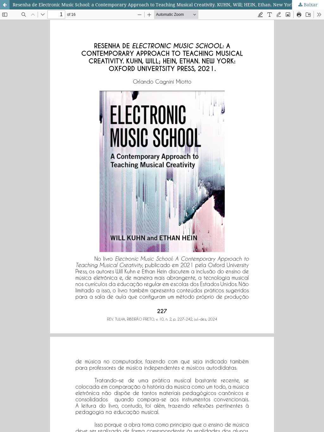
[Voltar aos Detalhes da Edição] (4, 4)
